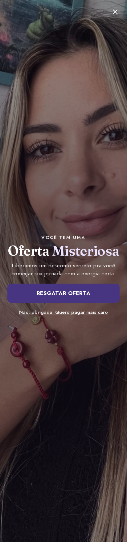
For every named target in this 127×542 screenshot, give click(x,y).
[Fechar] (115, 12)
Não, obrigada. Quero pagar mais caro (63, 312)
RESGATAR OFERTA (64, 293)
